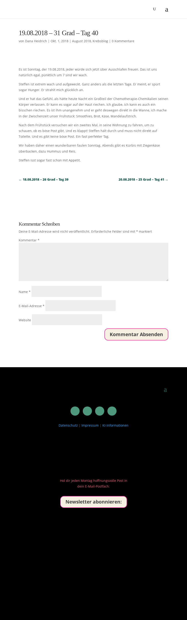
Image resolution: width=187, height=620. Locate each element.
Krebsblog (100, 41)
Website (25, 320)
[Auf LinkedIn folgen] (75, 411)
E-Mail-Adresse (31, 306)
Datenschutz (68, 425)
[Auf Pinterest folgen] (87, 411)
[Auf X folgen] (99, 411)
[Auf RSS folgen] (112, 411)
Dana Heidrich (36, 41)
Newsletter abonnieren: (93, 502)
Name (25, 292)
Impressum (90, 425)
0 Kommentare (123, 41)
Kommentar (29, 240)
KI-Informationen (115, 425)
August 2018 (81, 41)
